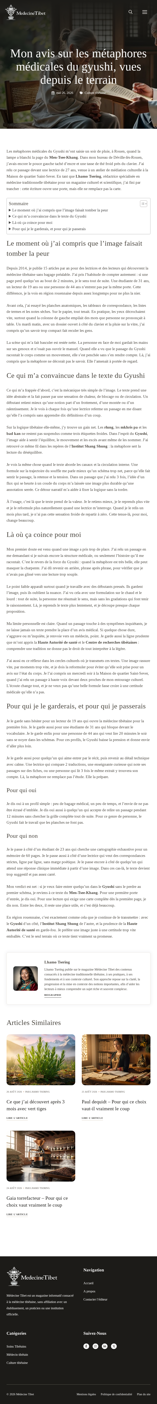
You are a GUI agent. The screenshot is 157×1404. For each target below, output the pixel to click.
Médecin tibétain (17, 1354)
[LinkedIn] (105, 1346)
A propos (89, 1291)
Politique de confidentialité (116, 1394)
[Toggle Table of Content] (141, 203)
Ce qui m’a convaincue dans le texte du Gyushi (49, 216)
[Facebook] (86, 1346)
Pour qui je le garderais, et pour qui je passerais (49, 229)
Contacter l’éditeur (95, 1299)
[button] (130, 12)
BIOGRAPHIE (52, 995)
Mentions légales (86, 1394)
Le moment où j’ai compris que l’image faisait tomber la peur (60, 210)
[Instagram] (95, 1346)
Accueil (88, 1283)
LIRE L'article (17, 1118)
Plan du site (143, 1394)
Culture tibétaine (95, 93)
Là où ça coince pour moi (32, 222)
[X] (114, 1346)
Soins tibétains (16, 1346)
